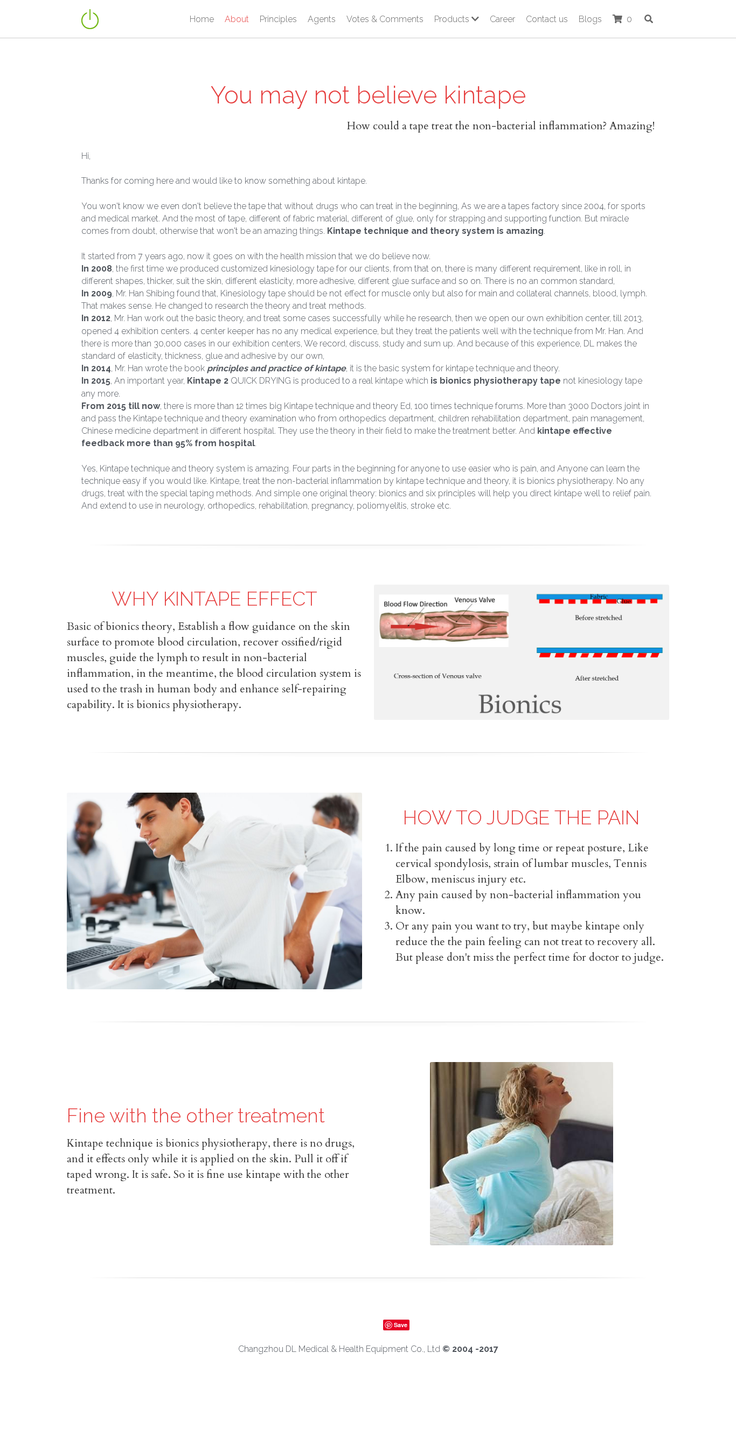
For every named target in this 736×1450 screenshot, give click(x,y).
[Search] (649, 18)
